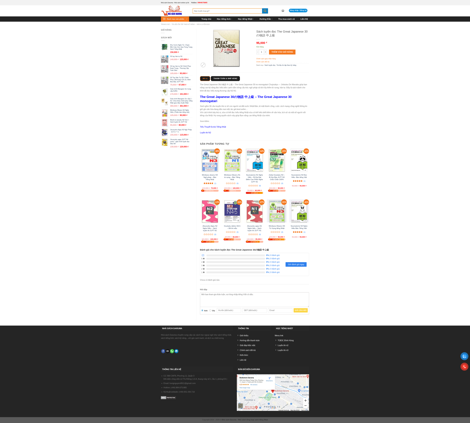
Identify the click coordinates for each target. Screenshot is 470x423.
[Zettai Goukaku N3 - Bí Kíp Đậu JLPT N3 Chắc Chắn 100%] (277, 160)
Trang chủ (206, 19)
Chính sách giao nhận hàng (266, 59)
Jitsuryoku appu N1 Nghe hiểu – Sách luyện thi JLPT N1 (254, 228)
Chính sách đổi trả (262, 62)
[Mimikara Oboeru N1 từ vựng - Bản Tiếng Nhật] (232, 160)
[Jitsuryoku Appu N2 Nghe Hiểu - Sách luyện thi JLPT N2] (210, 211)
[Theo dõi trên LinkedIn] (176, 351)
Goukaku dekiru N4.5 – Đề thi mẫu (232, 227)
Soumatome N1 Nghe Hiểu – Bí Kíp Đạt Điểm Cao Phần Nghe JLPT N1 (254, 178)
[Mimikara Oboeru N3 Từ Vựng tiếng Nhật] (277, 211)
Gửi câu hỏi (300, 310)
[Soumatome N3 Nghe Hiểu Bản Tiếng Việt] (299, 211)
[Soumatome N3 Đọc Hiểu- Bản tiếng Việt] (299, 160)
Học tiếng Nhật (245, 19)
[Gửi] (265, 11)
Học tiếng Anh (224, 19)
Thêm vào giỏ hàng (282, 52)
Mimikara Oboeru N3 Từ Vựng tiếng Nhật (277, 227)
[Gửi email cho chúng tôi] (168, 351)
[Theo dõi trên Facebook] (163, 351)
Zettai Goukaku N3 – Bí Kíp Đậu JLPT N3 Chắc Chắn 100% (277, 177)
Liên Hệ (304, 19)
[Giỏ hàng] (283, 10)
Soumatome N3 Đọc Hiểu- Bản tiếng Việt (299, 176)
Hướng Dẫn (265, 19)
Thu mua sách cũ (286, 19)
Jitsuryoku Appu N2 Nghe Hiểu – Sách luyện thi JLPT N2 (209, 228)
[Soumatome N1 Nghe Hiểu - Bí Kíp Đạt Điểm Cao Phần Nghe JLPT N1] (254, 160)
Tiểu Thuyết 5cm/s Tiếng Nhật (213, 127)
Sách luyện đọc (203, 24)
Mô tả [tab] (205, 78)
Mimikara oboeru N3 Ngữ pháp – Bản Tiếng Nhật (210, 177)
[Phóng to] (203, 65)
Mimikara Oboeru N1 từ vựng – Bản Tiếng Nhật (232, 177)
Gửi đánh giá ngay (296, 264)
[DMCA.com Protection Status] (168, 398)
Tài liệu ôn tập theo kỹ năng (183, 24)
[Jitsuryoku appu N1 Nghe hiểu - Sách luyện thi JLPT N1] (254, 211)
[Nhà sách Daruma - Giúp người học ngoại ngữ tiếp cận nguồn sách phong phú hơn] (175, 10)
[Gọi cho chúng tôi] (172, 351)
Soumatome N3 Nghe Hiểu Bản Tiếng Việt (299, 227)
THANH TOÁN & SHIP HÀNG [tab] (225, 78)
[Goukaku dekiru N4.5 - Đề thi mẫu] (232, 211)
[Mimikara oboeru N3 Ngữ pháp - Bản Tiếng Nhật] (210, 160)
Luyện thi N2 (205, 133)
